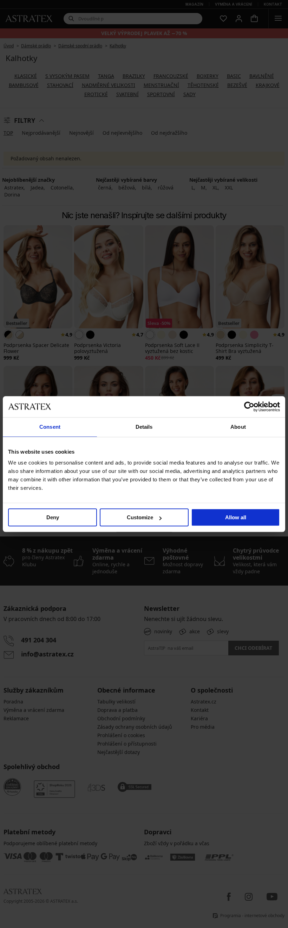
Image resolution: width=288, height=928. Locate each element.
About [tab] (238, 427)
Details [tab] (144, 427)
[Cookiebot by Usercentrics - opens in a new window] (249, 406)
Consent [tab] (49, 427)
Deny (52, 517)
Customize (140, 517)
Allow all (235, 517)
